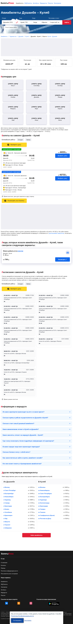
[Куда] (25, 22)
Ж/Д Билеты (28, 3)
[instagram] (31, 603)
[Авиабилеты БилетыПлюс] (7, 554)
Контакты (3, 565)
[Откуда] (8, 22)
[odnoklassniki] (18, 603)
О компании (4, 562)
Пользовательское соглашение (9, 573)
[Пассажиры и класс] (55, 22)
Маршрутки (43, 3)
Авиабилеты (20, 3)
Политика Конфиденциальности (22, 616)
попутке (20, 251)
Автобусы (36, 3)
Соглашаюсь (17, 620)
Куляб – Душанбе (52, 36)
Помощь (3, 568)
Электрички (57, 3)
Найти (67, 22)
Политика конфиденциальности (9, 571)
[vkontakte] (6, 603)
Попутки (50, 3)
